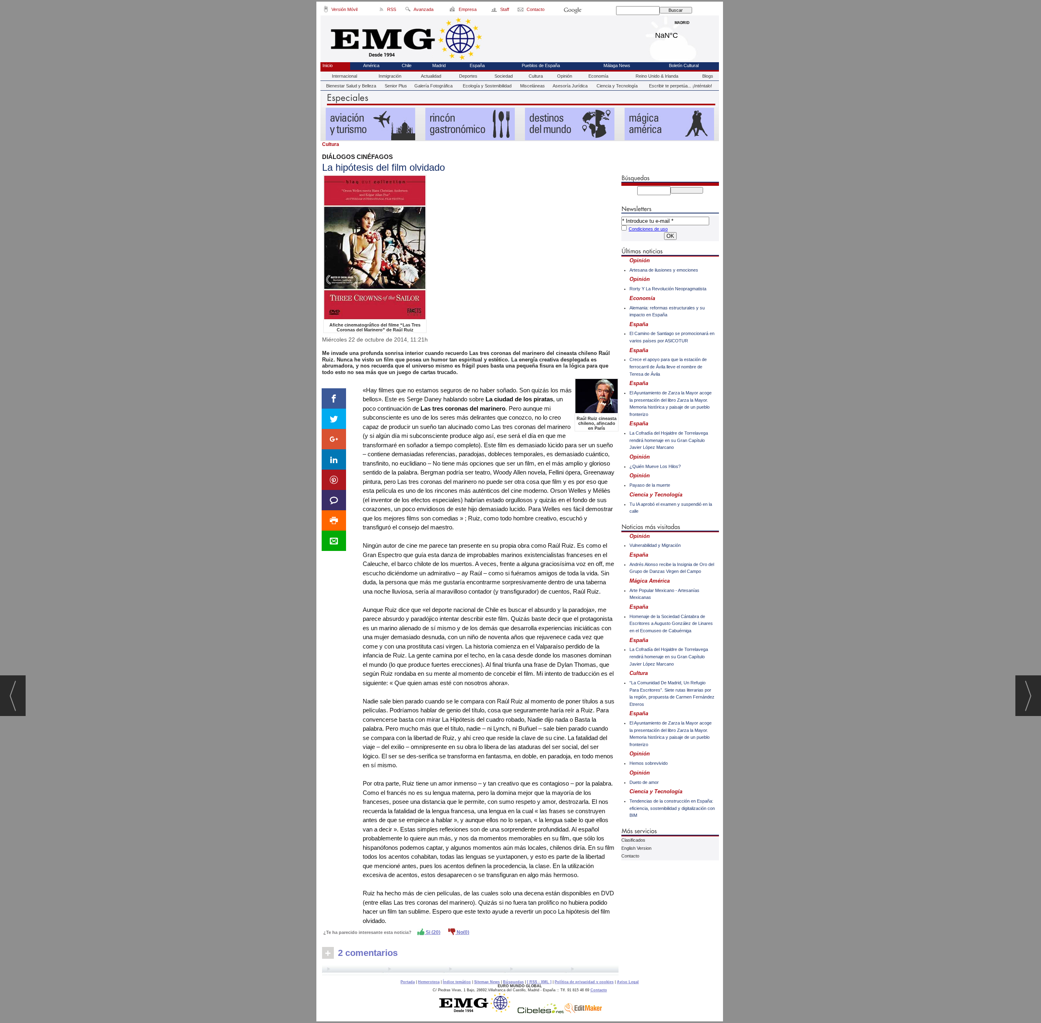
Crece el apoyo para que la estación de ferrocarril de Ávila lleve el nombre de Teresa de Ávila (668, 366)
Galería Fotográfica (433, 85)
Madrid (682, 33)
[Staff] (494, 10)
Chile (407, 65)
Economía (598, 76)
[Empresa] (452, 10)
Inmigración (390, 76)
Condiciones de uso (648, 228)
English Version (636, 848)
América (371, 65)
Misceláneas (532, 85)
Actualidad (431, 76)
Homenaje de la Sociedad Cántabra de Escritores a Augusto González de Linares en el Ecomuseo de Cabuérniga (671, 623)
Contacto (630, 855)
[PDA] (325, 10)
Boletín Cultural (684, 65)
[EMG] (477, 1011)
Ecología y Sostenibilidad (487, 85)
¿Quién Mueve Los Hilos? (655, 466)
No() (462, 932)
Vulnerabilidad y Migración (655, 545)
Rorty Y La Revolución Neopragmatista (667, 288)
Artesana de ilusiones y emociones (663, 270)
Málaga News (616, 65)
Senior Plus (396, 85)
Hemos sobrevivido (648, 763)
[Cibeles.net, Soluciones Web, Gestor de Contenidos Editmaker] (540, 1011)
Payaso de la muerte (649, 485)
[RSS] (381, 10)
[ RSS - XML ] (539, 982)
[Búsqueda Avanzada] (407, 10)
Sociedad (503, 76)
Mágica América (649, 581)
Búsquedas (513, 982)
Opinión (564, 76)
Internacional (344, 76)
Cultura (536, 76)
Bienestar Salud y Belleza (351, 85)
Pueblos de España (541, 65)
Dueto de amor (644, 782)
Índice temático (457, 982)
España (477, 65)
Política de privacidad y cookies (584, 982)
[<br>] (470, 970)
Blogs (707, 76)
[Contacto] (521, 10)
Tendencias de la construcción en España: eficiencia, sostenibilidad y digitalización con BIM (672, 808)
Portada (408, 982)
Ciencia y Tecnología (617, 85)
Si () (432, 932)
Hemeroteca (429, 982)
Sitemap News (487, 982)
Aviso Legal (628, 982)
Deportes (468, 76)
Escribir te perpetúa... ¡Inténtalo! (680, 85)
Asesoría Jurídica (570, 85)
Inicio (327, 65)
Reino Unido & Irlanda (657, 76)
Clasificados (633, 840)
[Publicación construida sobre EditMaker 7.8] (583, 1011)
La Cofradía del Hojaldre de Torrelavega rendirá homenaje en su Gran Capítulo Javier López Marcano (668, 440)
